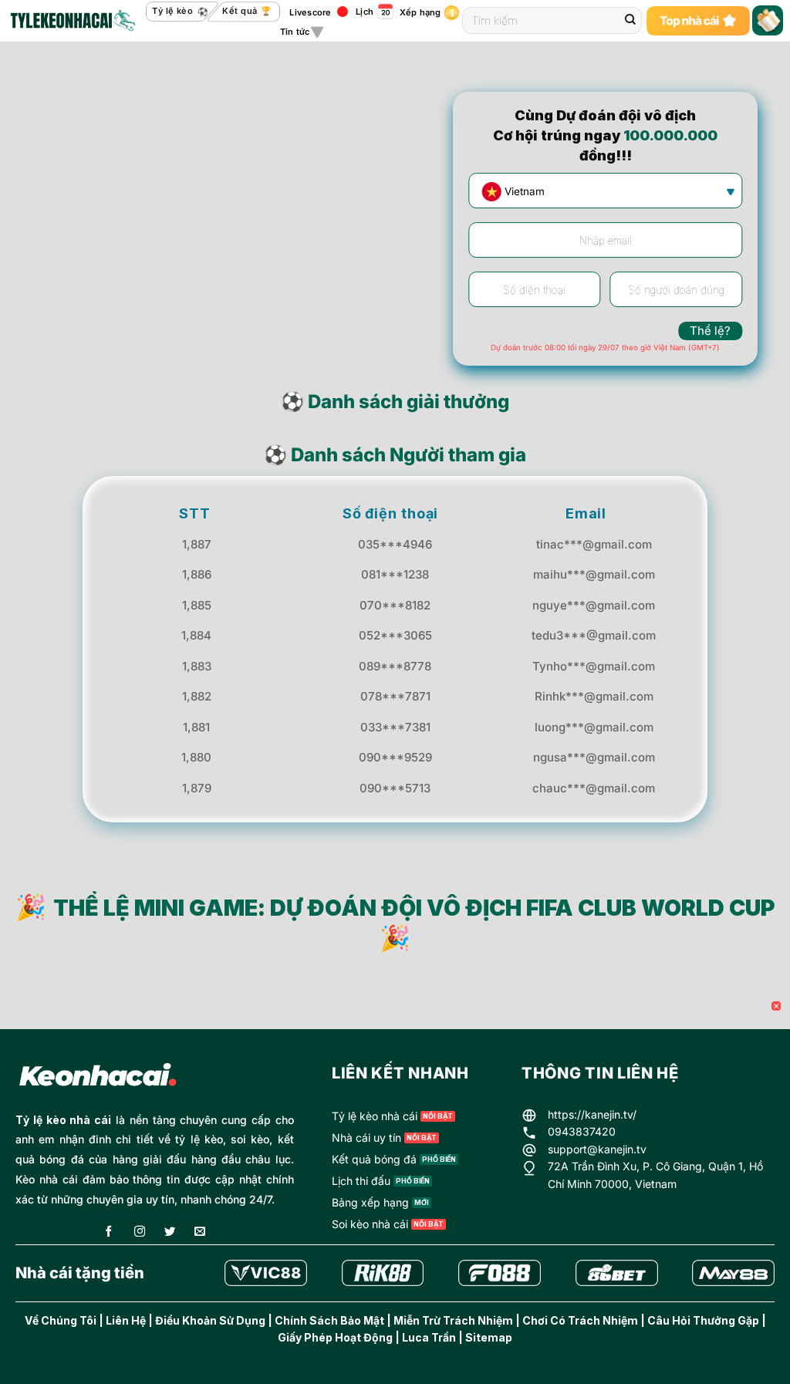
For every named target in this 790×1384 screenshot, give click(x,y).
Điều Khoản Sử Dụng (210, 1320)
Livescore (310, 12)
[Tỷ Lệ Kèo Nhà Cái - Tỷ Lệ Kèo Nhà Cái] (72, 20)
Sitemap (488, 1337)
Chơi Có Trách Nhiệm (580, 1320)
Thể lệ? (710, 330)
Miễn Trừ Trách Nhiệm (453, 1320)
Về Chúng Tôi (60, 1320)
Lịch (364, 11)
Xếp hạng (420, 12)
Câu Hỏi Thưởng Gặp (703, 1320)
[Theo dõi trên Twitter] (169, 1232)
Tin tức (295, 31)
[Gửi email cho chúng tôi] (199, 1232)
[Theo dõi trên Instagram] (139, 1232)
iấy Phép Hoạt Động (339, 1337)
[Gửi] (630, 20)
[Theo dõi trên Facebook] (108, 1232)
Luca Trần (429, 1337)
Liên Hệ (126, 1320)
